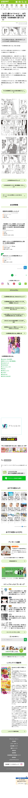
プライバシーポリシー (14, 739)
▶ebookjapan (4, 365)
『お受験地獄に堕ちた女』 (19, 75)
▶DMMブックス (5, 370)
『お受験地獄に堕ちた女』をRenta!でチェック (14, 296)
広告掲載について (14, 746)
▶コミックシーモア (6, 367)
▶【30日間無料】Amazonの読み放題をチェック (14, 91)
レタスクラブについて (14, 759)
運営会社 (14, 750)
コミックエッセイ (7, 460)
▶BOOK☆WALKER (5, 376)
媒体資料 (14, 757)
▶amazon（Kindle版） (7, 359)
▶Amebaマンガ (5, 363)
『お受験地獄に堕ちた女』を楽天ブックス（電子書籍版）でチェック (14, 302)
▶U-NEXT (3, 372)
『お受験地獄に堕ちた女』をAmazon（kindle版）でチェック (14, 308)
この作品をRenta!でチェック (13, 180)
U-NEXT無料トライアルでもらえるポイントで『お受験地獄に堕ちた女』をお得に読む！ (14, 315)
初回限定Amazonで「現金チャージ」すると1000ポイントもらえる (13, 327)
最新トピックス (14, 748)
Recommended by (18, 526)
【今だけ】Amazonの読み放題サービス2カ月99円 (14, 321)
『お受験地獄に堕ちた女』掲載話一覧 (14, 333)
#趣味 (17, 22)
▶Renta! (3, 368)
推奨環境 (14, 752)
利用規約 (14, 741)
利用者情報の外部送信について (14, 755)
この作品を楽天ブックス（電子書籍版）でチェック (14, 186)
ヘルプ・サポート (14, 743)
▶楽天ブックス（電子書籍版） (8, 361)
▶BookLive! (4, 374)
